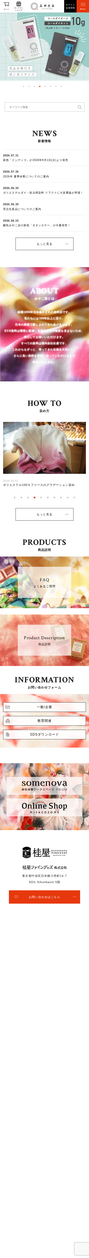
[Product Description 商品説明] (44, 663)
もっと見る (44, 244)
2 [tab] (29, 86)
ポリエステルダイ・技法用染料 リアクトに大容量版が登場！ (43, 192)
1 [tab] (23, 86)
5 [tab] (45, 86)
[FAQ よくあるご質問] (44, 605)
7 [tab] (56, 86)
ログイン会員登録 (70, 6)
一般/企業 (44, 707)
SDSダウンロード (44, 734)
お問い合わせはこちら (44, 897)
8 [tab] (61, 86)
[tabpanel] (44, 46)
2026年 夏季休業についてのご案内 (26, 176)
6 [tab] (50, 86)
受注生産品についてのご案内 (22, 209)
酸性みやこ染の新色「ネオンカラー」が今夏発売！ (37, 225)
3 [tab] (34, 86)
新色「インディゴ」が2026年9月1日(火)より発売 (35, 160)
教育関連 (44, 720)
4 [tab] (39, 86)
